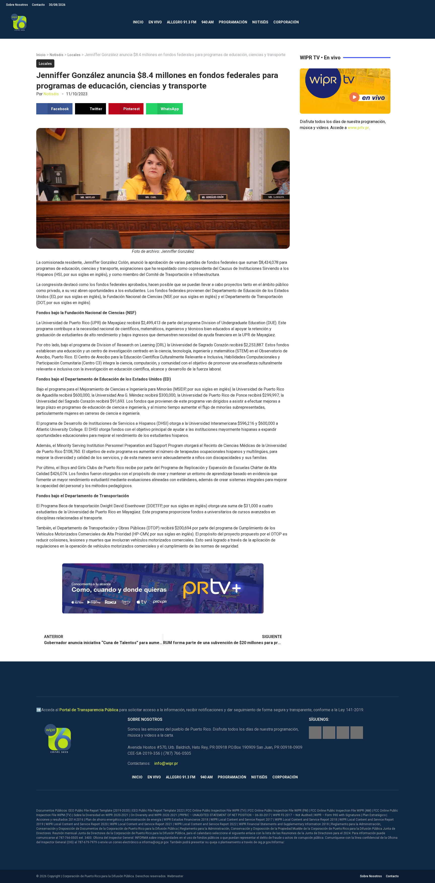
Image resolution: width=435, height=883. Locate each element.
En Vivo (155, 22)
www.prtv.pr (358, 127)
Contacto (38, 5)
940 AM (207, 22)
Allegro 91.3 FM (181, 22)
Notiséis (260, 22)
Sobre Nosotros (17, 5)
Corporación (286, 22)
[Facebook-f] (315, 732)
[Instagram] (329, 732)
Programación (233, 22)
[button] (425, 22)
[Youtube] (356, 732)
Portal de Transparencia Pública (88, 709)
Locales (74, 55)
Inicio (138, 22)
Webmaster (175, 876)
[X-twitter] (343, 732)
